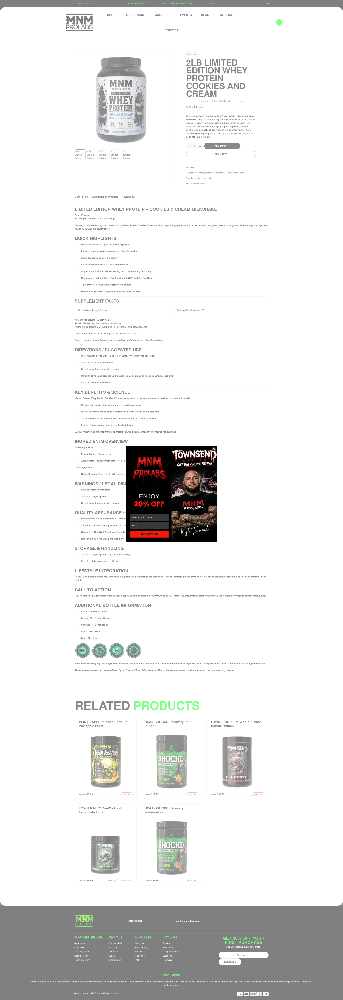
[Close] (214, 449)
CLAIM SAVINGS (149, 534)
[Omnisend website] (171, 548)
